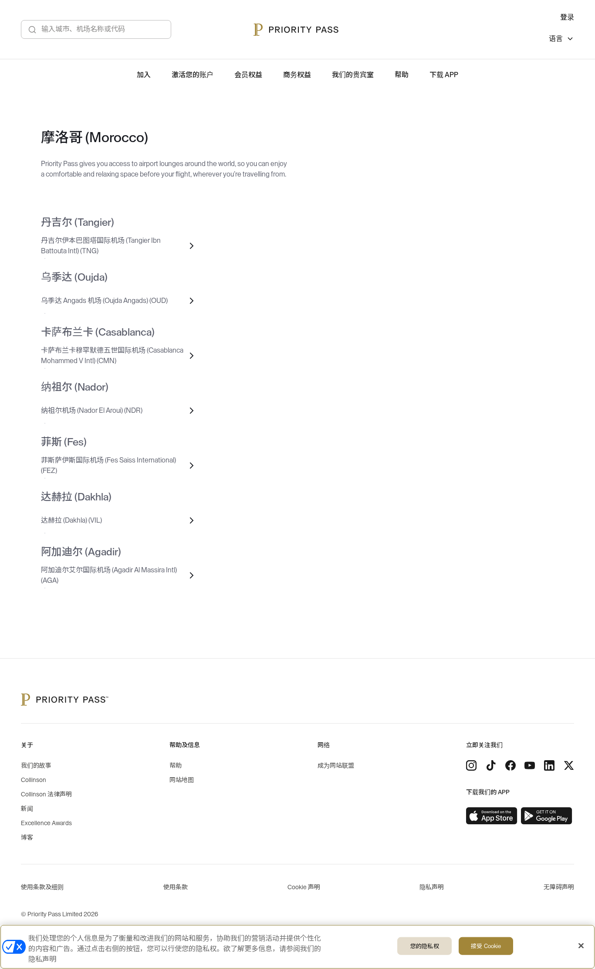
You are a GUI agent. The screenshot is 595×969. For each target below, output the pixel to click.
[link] (491, 816)
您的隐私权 (424, 946)
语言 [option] (556, 38)
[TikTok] (491, 765)
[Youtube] (529, 765)
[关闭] (581, 945)
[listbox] (561, 40)
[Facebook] (510, 765)
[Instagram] (471, 765)
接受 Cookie (486, 946)
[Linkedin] (549, 765)
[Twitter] (569, 765)
